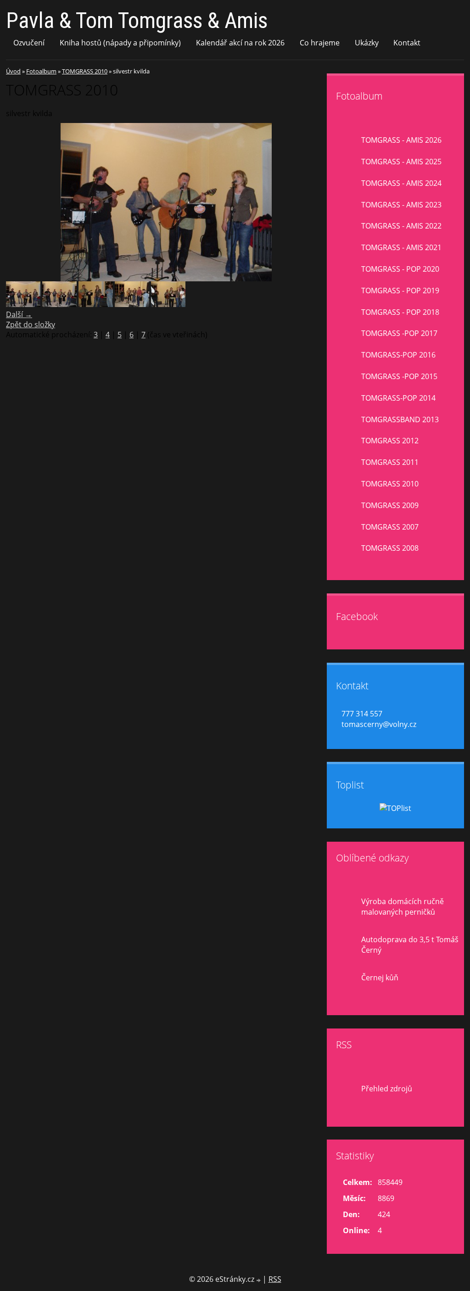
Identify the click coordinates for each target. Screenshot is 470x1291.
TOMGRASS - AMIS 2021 (401, 247)
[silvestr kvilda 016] (95, 304)
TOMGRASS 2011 (390, 462)
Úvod (13, 71)
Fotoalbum (41, 71)
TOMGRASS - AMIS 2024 (401, 183)
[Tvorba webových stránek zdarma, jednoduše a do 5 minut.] (259, 1280)
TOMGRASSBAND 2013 (400, 419)
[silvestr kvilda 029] (132, 304)
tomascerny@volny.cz (378, 724)
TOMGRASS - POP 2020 (400, 269)
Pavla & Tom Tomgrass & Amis (137, 20)
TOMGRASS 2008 (390, 548)
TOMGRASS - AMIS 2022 (401, 226)
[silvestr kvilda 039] (168, 304)
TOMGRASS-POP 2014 (398, 398)
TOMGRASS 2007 (390, 527)
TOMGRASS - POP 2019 (400, 290)
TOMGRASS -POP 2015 (399, 376)
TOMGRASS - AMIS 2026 (401, 140)
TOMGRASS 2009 (390, 505)
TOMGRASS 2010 (84, 71)
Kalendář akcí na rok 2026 (240, 43)
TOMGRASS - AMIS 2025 (401, 161)
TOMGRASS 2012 (390, 441)
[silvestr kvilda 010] (59, 304)
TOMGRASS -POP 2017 (399, 333)
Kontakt (406, 43)
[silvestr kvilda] (23, 304)
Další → (19, 314)
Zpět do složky (30, 324)
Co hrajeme (320, 43)
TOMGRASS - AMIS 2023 (401, 205)
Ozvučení (29, 43)
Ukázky (367, 43)
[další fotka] (312, 202)
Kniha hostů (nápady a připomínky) (120, 43)
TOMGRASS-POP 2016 (398, 355)
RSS (275, 1279)
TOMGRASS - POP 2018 (400, 312)
